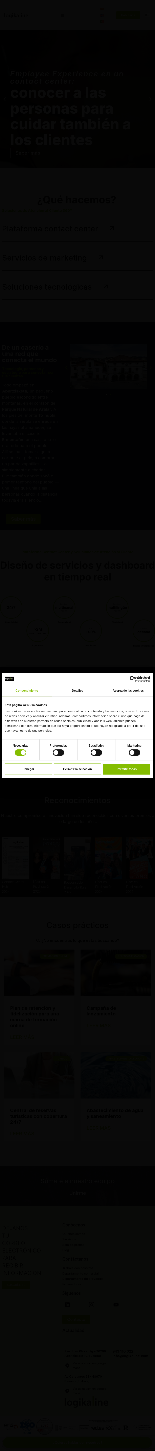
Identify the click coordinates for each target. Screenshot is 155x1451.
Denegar (28, 769)
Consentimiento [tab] (27, 690)
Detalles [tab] (77, 690)
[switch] (58, 752)
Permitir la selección (77, 769)
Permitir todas (127, 769)
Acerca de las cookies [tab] (128, 690)
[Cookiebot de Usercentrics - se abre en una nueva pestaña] (132, 679)
